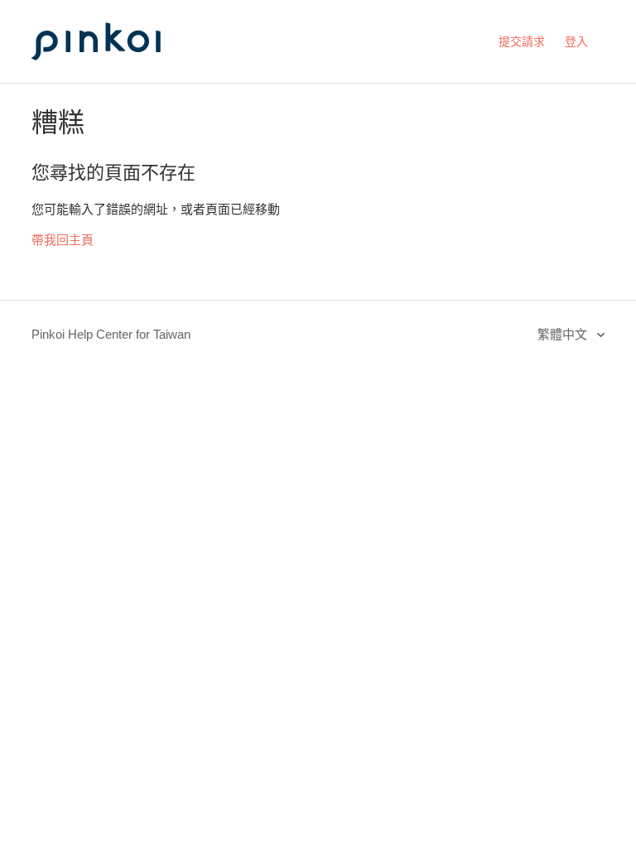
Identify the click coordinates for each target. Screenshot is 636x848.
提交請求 (522, 41)
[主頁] (114, 76)
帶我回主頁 (62, 240)
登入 (576, 41)
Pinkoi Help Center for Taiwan (110, 334)
